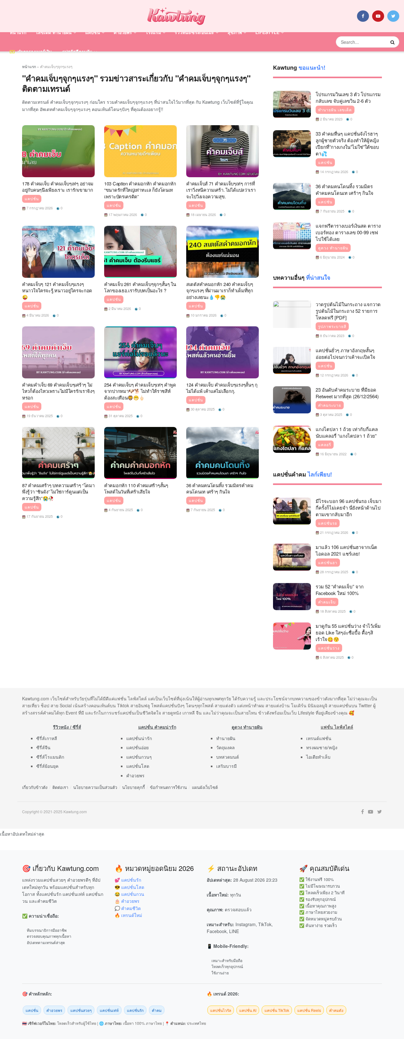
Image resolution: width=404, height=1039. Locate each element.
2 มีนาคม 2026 (119, 308)
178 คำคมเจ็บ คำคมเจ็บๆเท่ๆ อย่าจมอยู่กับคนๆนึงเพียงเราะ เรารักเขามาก (57, 186)
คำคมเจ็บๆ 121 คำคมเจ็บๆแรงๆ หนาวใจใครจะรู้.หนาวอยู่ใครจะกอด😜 (57, 290)
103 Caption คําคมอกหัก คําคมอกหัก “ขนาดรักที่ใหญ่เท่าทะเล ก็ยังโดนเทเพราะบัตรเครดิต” (140, 190)
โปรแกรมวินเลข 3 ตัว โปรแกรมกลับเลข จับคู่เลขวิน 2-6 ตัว (348, 97)
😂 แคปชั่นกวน (129, 894)
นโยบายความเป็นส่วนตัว (95, 787)
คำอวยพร (123, 32)
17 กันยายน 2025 (39, 516)
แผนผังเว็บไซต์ (205, 787)
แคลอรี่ (324, 445)
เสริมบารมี (226, 766)
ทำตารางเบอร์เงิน (35, 51)
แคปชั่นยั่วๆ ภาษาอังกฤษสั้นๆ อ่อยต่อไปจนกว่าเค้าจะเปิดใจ (345, 353)
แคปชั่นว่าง (329, 648)
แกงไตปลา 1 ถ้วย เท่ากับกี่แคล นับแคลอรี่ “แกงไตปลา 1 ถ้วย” (347, 432)
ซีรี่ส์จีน (43, 747)
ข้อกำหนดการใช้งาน (168, 787)
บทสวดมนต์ (227, 757)
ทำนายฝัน (225, 738)
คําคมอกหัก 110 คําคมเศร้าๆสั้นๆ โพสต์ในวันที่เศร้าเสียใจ (136, 488)
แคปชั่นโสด (137, 766)
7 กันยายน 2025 (202, 509)
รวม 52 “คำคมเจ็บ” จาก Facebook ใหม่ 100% (340, 589)
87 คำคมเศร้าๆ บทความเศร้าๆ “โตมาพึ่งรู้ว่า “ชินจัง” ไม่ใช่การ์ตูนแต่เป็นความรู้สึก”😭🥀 (58, 491)
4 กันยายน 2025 (120, 509)
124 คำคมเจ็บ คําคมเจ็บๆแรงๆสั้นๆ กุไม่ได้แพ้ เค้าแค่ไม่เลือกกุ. (222, 387)
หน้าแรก (18, 32)
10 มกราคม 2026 (203, 315)
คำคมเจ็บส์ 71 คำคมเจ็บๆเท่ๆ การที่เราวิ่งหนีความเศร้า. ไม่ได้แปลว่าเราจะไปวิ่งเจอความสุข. (221, 190)
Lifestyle (267, 32)
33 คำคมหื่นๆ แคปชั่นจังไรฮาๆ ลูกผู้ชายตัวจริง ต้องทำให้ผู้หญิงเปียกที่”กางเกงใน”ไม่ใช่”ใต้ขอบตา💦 (347, 143)
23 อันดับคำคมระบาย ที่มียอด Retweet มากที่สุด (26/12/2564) (347, 393)
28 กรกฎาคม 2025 (333, 571)
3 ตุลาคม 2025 (330, 414)
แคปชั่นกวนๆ (139, 757)
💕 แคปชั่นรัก (128, 880)
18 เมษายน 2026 (203, 214)
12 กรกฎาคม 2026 (333, 374)
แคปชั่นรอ (327, 523)
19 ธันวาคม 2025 (39, 415)
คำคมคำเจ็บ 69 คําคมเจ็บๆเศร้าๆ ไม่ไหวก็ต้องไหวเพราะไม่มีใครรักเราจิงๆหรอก (58, 391)
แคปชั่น (92, 32)
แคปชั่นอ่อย (137, 747)
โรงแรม (153, 32)
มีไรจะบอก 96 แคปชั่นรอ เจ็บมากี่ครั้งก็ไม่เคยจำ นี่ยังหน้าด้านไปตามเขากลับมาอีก (348, 507)
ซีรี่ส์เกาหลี (46, 738)
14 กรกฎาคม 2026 (333, 171)
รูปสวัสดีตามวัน (77, 51)
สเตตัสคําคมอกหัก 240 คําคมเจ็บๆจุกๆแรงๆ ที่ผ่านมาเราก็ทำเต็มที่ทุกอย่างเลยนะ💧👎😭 (219, 290)
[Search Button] (393, 42)
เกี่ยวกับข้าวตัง (34, 787)
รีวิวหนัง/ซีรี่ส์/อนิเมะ (194, 32)
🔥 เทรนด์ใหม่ (128, 915)
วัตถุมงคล (225, 747)
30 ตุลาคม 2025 (202, 409)
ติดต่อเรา (60, 787)
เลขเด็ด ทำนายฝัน (54, 32)
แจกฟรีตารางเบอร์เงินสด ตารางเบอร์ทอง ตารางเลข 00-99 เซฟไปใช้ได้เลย (348, 232)
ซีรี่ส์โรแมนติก (50, 757)
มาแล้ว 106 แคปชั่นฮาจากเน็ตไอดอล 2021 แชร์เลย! (346, 550)
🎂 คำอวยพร (127, 901)
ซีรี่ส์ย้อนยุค (47, 766)
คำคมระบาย (329, 405)
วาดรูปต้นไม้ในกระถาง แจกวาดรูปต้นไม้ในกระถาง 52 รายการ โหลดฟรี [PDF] (348, 311)
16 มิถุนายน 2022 (333, 453)
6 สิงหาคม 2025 (331, 657)
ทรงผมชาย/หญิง (321, 747)
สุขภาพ (235, 32)
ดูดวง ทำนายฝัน (333, 248)
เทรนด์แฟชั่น (318, 738)
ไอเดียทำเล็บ (318, 757)
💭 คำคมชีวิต (128, 908)
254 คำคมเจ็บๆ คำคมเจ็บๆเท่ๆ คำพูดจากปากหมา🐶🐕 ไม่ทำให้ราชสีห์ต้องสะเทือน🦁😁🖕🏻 (140, 391)
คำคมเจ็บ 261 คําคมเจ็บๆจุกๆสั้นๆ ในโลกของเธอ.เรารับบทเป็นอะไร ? (140, 287)
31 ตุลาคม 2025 (120, 415)
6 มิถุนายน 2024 (332, 257)
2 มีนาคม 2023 (330, 118)
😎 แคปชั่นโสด (129, 887)
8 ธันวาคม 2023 (331, 335)
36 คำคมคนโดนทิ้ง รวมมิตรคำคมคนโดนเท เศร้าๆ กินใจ (219, 488)
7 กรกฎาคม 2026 (39, 207)
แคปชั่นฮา (327, 562)
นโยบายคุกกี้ (133, 787)
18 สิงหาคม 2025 (332, 611)
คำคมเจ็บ (327, 602)
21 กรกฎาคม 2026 (333, 532)
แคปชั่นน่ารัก (139, 738)
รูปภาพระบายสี (332, 326)
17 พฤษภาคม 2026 (122, 214)
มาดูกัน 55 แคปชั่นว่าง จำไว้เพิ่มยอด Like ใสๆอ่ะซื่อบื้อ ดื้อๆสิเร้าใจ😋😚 (348, 632)
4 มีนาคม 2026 (37, 315)
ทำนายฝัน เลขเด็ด (335, 110)
